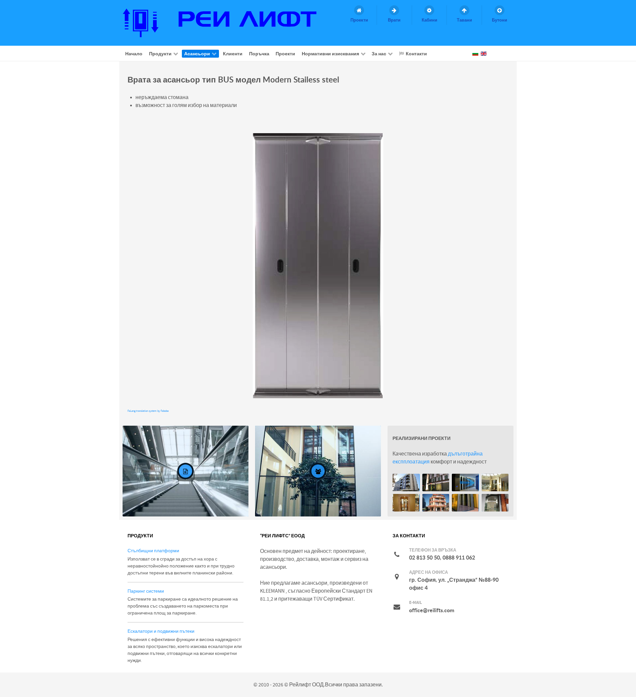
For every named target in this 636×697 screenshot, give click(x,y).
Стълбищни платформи (153, 551)
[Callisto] (226, 23)
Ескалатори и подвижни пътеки (161, 631)
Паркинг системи (146, 591)
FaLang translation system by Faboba (148, 410)
